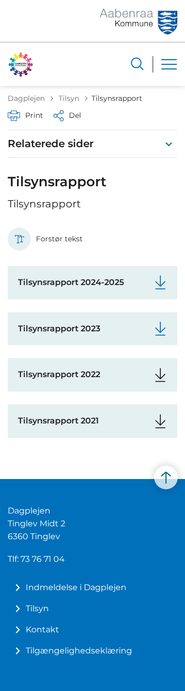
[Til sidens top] (166, 477)
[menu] (169, 64)
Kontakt (42, 629)
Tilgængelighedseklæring (79, 650)
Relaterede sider (51, 143)
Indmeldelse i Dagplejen (76, 587)
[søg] (137, 64)
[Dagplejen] (21, 64)
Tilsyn (37, 608)
